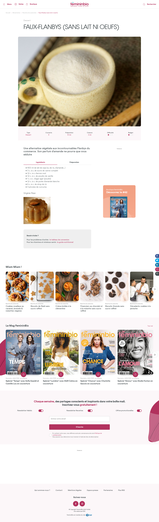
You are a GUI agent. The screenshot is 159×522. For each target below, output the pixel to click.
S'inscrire (79, 427)
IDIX (84, 511)
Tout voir (150, 326)
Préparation (74, 162)
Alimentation (16, 12)
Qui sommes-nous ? (42, 490)
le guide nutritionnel (65, 242)
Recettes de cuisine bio (29, 12)
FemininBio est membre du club (76, 515)
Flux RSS (121, 490)
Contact (59, 490)
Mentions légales (74, 490)
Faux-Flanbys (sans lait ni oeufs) (48, 12)
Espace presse (92, 490)
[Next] (154, 289)
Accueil (8, 12)
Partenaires (108, 490)
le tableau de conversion (59, 240)
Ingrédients (40, 162)
